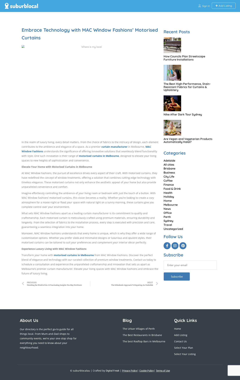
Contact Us (180, 341)
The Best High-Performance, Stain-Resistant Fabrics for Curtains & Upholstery (187, 87)
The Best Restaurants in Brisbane (142, 335)
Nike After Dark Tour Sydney (183, 114)
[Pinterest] (182, 245)
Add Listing (225, 5)
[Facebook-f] (167, 245)
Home (168, 200)
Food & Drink (172, 188)
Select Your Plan (183, 347)
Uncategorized (173, 229)
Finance (169, 184)
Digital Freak (112, 370)
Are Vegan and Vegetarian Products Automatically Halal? (188, 140)
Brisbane (169, 168)
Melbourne (171, 204)
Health (168, 192)
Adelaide (169, 160)
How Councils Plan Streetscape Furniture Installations (184, 58)
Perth (167, 217)
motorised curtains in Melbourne (99, 156)
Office (168, 213)
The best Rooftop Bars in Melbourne (144, 341)
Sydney (168, 220)
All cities (169, 164)
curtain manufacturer (114, 146)
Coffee (168, 180)
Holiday (169, 196)
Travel (168, 225)
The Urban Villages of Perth (139, 328)
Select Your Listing (185, 354)
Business (169, 172)
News (167, 209)
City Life (169, 176)
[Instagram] (175, 245)
